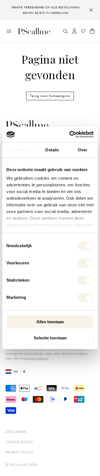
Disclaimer (16, 431)
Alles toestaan (50, 321)
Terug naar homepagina (50, 95)
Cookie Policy (19, 442)
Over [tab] (82, 149)
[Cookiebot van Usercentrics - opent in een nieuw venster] (71, 134)
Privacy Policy (20, 452)
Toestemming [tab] (19, 149)
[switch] (86, 263)
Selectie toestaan (50, 337)
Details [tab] (52, 149)
